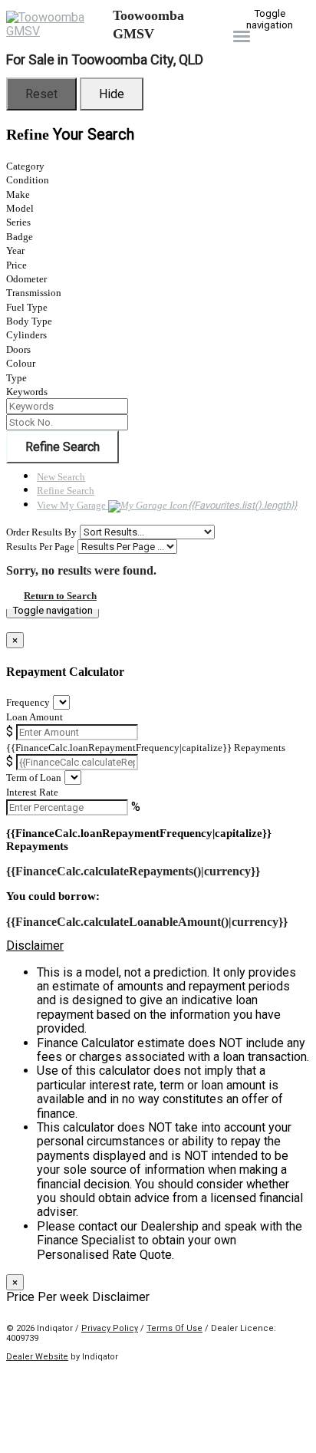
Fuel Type (27, 307)
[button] (158, 946)
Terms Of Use (174, 1328)
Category (25, 166)
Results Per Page (40, 546)
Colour (20, 363)
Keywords (27, 391)
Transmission (33, 292)
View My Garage (167, 505)
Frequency (28, 702)
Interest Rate (32, 792)
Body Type (29, 321)
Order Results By (41, 532)
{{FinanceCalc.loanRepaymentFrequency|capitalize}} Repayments (145, 747)
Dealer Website (37, 1357)
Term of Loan (33, 777)
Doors (18, 349)
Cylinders (26, 335)
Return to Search (60, 595)
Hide (111, 94)
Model (20, 208)
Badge (19, 236)
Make (18, 194)
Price (16, 265)
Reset (41, 94)
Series (18, 222)
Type (16, 378)
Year (15, 250)
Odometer (26, 279)
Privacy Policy (109, 1328)
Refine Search (62, 447)
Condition (27, 180)
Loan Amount (34, 717)
